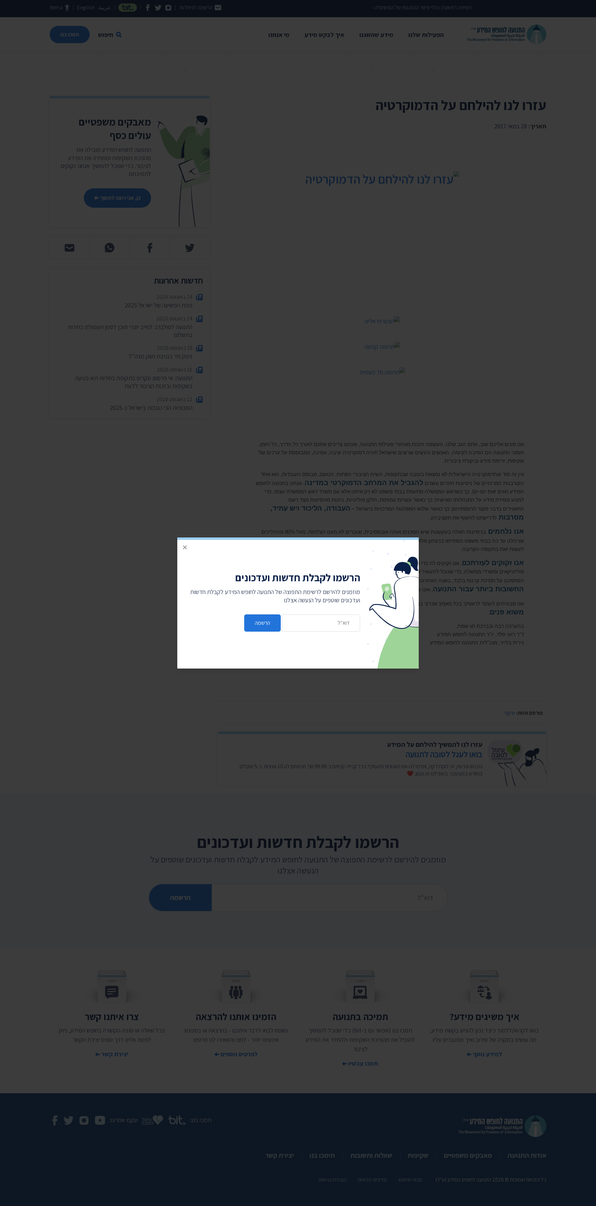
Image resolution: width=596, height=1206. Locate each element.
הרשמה (262, 622)
